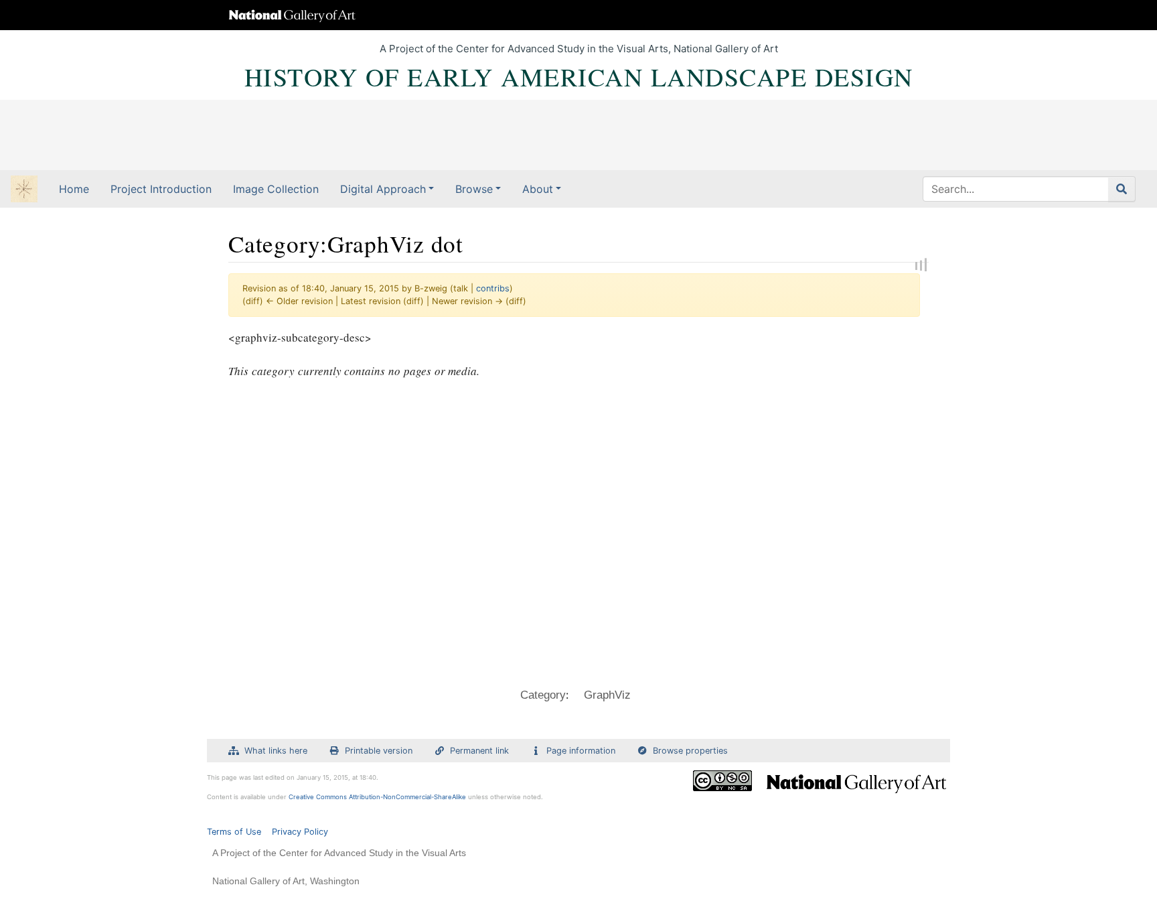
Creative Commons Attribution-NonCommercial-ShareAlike (377, 797)
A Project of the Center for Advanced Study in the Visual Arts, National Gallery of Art (579, 48)
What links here (275, 751)
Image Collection (276, 189)
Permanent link (479, 751)
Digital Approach (383, 189)
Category (543, 695)
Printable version (378, 751)
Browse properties (690, 751)
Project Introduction (161, 189)
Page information (580, 751)
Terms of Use (234, 832)
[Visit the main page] (24, 190)
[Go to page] (1122, 189)
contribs (493, 288)
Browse (474, 189)
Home (74, 189)
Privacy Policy (300, 832)
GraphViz (607, 695)
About (537, 189)
